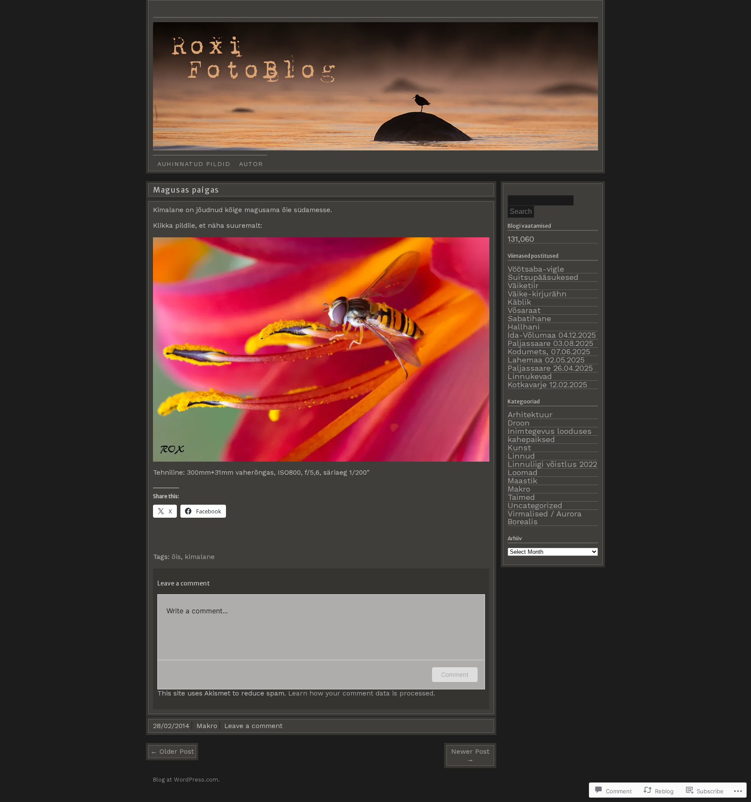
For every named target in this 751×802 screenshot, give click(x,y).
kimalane (200, 556)
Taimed (521, 497)
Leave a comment (253, 726)
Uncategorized (535, 505)
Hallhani (524, 326)
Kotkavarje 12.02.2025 (547, 384)
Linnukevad (530, 376)
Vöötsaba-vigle (536, 268)
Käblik (519, 301)
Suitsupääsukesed (543, 277)
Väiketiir (523, 285)
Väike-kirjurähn (537, 293)
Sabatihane (529, 318)
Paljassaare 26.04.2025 (550, 368)
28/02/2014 (171, 726)
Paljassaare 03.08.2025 (550, 343)
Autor (251, 163)
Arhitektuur (530, 414)
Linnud (521, 455)
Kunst (519, 447)
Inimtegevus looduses (549, 431)
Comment (455, 674)
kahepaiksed (531, 439)
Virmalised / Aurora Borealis (545, 517)
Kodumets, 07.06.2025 (549, 351)
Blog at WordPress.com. (186, 779)
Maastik (522, 480)
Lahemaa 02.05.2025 (546, 359)
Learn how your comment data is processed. (361, 693)
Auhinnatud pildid (193, 163)
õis (176, 556)
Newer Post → (470, 755)
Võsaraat (524, 310)
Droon (519, 422)
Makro (206, 726)
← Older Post (172, 751)
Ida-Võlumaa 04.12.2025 (552, 334)
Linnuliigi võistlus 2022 (552, 464)
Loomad (523, 472)
